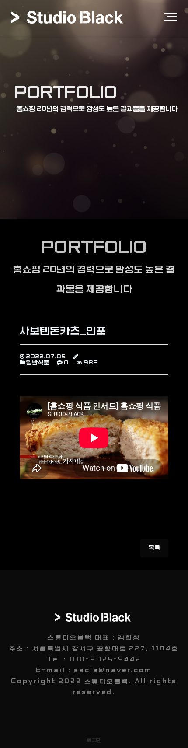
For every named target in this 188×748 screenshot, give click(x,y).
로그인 (94, 740)
